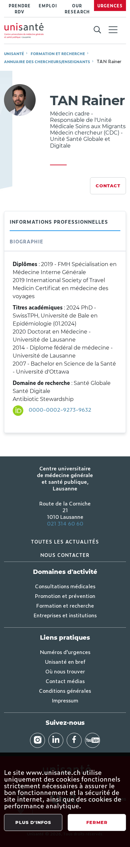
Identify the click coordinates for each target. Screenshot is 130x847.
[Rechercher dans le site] (97, 30)
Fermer (97, 822)
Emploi (48, 6)
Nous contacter (65, 554)
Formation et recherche (58, 53)
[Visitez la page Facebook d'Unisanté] (74, 740)
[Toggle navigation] (113, 30)
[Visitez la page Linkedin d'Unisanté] (55, 740)
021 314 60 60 (65, 523)
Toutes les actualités (65, 541)
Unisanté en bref (65, 661)
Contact (108, 185)
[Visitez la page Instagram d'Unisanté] (37, 740)
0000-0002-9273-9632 (60, 409)
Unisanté (14, 53)
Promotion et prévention (65, 596)
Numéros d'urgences (65, 652)
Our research (77, 9)
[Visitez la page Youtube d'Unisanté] (92, 740)
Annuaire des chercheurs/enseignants (47, 61)
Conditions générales (65, 690)
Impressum (65, 700)
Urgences (110, 6)
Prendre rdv (20, 9)
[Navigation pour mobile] (113, 30)
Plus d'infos (33, 822)
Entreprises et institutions (65, 615)
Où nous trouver (65, 671)
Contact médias (65, 681)
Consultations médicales (65, 586)
